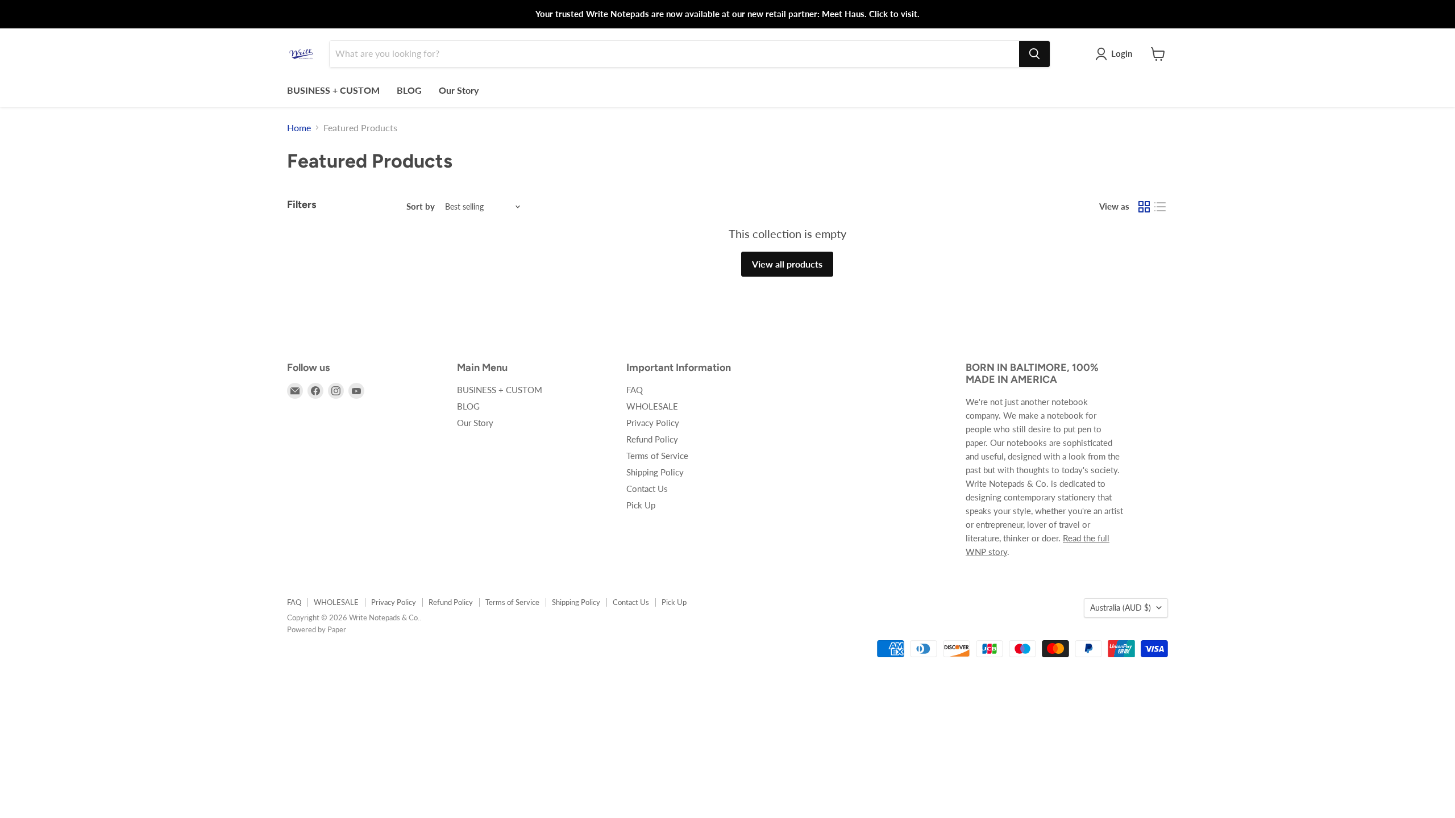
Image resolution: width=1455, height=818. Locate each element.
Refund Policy (652, 439)
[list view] (1160, 207)
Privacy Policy (652, 423)
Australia (1120, 607)
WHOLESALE (652, 406)
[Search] (1034, 54)
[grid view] (1144, 207)
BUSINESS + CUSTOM (333, 90)
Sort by (420, 206)
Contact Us (647, 488)
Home (299, 128)
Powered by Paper (316, 629)
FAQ (634, 390)
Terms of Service (657, 455)
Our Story (459, 90)
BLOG (409, 90)
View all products (787, 263)
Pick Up (640, 505)
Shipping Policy (655, 472)
